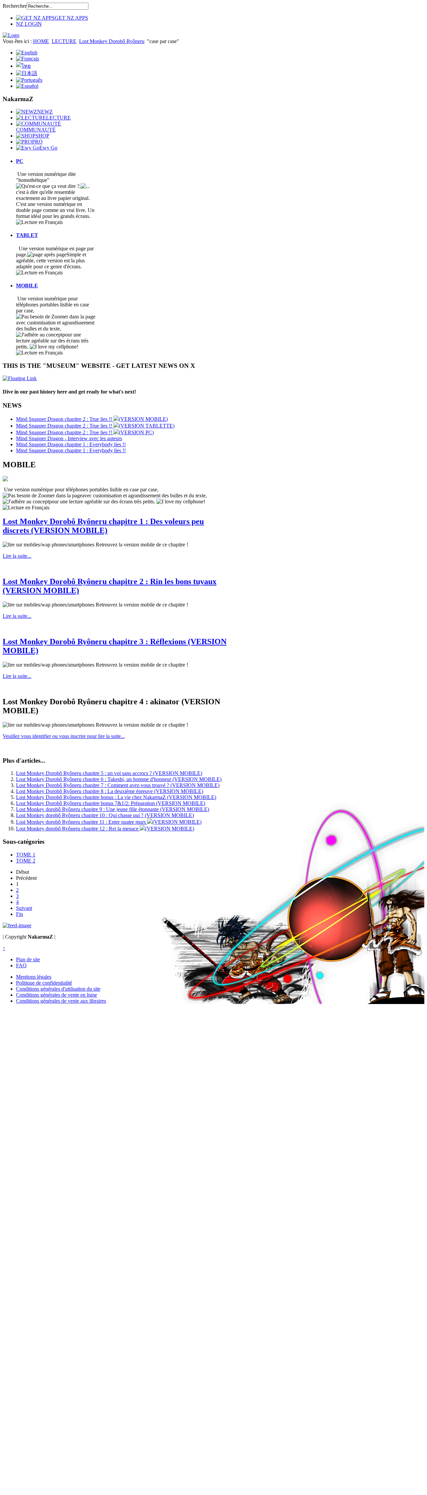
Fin (19, 914)
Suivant (24, 908)
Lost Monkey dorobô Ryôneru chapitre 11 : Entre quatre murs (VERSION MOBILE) (108, 822)
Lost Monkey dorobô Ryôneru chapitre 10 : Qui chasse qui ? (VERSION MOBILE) (105, 815)
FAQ (21, 965)
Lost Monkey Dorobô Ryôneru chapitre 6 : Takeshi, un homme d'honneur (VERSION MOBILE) (119, 779)
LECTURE (64, 41)
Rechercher (15, 6)
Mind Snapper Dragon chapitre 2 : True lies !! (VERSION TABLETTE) (95, 426)
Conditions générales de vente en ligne (56, 995)
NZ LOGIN (29, 24)
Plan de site (28, 959)
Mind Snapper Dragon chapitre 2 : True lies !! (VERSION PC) (85, 432)
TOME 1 (25, 854)
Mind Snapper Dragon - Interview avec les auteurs (69, 438)
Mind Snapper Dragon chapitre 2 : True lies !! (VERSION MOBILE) (92, 419)
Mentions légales (33, 977)
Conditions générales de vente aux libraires (61, 1001)
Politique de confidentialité (44, 983)
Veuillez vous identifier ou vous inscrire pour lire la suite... (64, 736)
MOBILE (27, 285)
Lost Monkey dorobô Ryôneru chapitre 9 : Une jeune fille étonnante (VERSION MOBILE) (112, 809)
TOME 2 (25, 860)
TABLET (27, 235)
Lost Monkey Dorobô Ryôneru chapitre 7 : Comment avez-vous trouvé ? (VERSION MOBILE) (118, 785)
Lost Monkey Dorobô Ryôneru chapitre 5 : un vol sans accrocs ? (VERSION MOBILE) (109, 773)
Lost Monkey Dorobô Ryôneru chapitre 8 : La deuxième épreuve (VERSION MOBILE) (109, 791)
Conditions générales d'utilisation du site (58, 989)
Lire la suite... (17, 556)
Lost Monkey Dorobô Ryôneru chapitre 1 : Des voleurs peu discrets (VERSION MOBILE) (103, 526)
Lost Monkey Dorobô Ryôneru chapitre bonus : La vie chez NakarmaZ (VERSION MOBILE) (116, 797)
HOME (41, 41)
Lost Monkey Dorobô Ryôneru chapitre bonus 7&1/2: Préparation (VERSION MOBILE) (110, 803)
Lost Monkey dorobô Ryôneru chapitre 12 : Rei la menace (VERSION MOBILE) (105, 828)
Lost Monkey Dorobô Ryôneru (111, 41)
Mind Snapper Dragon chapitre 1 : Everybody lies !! (71, 444)
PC (19, 161)
